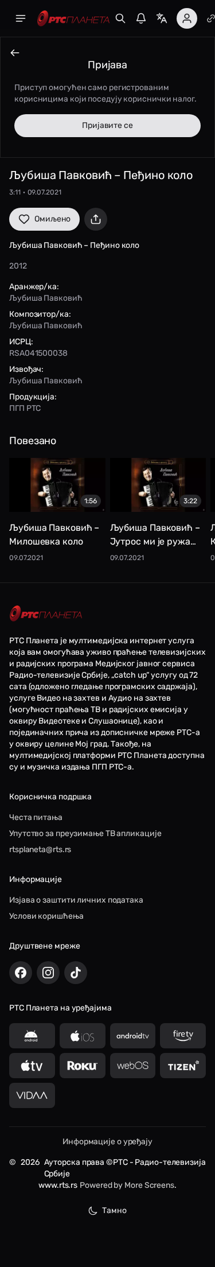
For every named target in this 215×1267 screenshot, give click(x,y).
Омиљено (52, 219)
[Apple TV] (32, 1065)
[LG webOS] (133, 1065)
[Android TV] (133, 1035)
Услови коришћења (46, 916)
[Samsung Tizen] (183, 1065)
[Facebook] (20, 972)
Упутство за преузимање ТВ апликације (85, 833)
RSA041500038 (38, 353)
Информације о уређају (107, 1141)
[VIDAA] (32, 1095)
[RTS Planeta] (73, 18)
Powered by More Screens (127, 1185)
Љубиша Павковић (46, 298)
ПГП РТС (25, 408)
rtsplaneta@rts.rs (40, 849)
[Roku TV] (82, 1065)
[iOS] (82, 1035)
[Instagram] (48, 972)
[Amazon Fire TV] (183, 1035)
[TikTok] (75, 972)
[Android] (32, 1035)
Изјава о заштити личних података (76, 900)
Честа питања (35, 817)
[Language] (161, 18)
